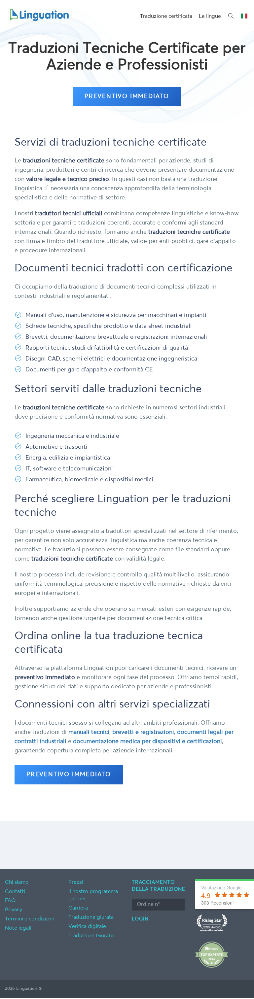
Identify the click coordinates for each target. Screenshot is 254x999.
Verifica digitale (87, 926)
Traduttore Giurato (91, 936)
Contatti (15, 891)
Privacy (13, 910)
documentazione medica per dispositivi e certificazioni (147, 741)
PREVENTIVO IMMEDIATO (127, 96)
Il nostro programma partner (93, 895)
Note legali (18, 928)
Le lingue (210, 16)
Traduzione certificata (166, 16)
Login (140, 918)
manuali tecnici (88, 732)
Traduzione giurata (91, 917)
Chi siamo (17, 882)
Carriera (78, 908)
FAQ (10, 900)
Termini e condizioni (29, 919)
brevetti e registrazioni (143, 732)
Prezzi (75, 882)
